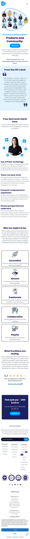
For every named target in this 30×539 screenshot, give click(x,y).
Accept (15, 530)
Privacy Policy (15, 537)
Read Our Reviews (14, 384)
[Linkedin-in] (12, 484)
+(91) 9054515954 (15, 504)
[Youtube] (20, 484)
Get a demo (26, 439)
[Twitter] (15, 484)
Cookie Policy (9, 537)
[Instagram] (17, 484)
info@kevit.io (15, 507)
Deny (15, 533)
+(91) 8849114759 (14, 506)
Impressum (21, 537)
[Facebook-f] (9, 484)
